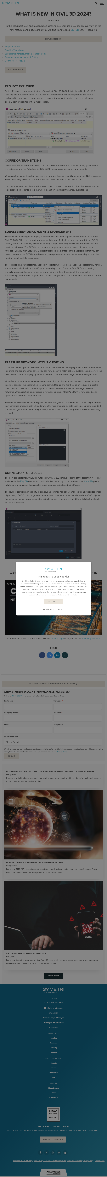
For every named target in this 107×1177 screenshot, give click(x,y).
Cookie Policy (57, 595)
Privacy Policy (71, 595)
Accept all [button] (53, 601)
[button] (53, 609)
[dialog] (53, 588)
